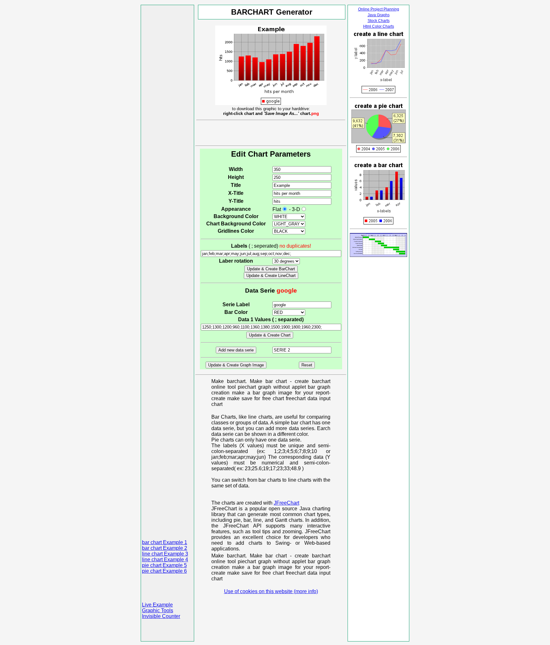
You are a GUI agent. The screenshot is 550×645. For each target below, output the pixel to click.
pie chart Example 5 (164, 565)
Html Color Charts (378, 26)
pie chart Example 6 (164, 571)
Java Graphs (379, 15)
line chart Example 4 (165, 559)
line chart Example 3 (165, 553)
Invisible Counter (161, 616)
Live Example (157, 604)
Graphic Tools (157, 610)
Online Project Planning (378, 9)
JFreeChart (286, 503)
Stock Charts (379, 20)
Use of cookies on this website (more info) (271, 591)
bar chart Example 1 (164, 542)
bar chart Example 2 (164, 548)
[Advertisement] (167, 101)
